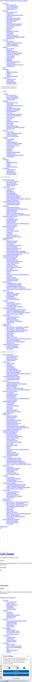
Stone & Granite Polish (13, 347)
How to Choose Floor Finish (14, 646)
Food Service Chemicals (13, 54)
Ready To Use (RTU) (12, 235)
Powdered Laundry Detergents (14, 306)
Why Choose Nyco (12, 5)
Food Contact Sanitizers (13, 230)
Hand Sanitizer (10, 296)
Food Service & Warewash (14, 25)
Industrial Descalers (12, 220)
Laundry (9, 29)
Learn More (3, 567)
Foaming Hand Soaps (12, 295)
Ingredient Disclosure (12, 76)
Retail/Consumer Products (13, 197)
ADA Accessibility (11, 609)
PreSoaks (9, 271)
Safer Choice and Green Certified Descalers (18, 223)
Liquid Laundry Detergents (14, 303)
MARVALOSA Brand (12, 319)
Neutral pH (9, 232)
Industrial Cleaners (11, 616)
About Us (5, 3)
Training (9, 73)
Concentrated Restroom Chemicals (16, 331)
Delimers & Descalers (12, 260)
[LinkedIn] (3, 597)
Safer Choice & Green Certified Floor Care (18, 252)
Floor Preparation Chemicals (14, 245)
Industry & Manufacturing (13, 61)
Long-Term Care (11, 63)
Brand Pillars (10, 606)
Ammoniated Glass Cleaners (14, 283)
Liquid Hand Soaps (12, 298)
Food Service (10, 613)
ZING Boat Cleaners (12, 634)
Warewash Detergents (12, 280)
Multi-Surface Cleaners (13, 31)
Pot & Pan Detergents (12, 270)
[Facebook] (12, 597)
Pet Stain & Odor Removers (14, 196)
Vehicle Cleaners (11, 185)
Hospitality (9, 60)
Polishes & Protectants (12, 35)
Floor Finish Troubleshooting (14, 647)
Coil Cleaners (10, 217)
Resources (6, 69)
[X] (7, 597)
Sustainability (10, 607)
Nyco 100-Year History (13, 6)
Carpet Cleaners (11, 188)
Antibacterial (10, 292)
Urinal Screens (10, 322)
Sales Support (10, 80)
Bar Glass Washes (11, 258)
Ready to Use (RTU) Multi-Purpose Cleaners (18, 312)
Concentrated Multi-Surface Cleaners (16, 309)
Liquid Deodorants (11, 318)
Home (4, 91)
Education (9, 50)
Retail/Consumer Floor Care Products (16, 251)
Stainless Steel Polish (12, 346)
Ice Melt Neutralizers (12, 247)
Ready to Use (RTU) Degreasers (15, 213)
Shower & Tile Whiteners (13, 340)
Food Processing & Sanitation (14, 24)
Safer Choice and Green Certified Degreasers (18, 214)
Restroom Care (10, 38)
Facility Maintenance (12, 51)
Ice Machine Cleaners (12, 219)
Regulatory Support (12, 83)
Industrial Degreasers (12, 210)
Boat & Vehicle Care (12, 12)
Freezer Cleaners (11, 264)
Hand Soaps (10, 334)
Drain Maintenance (11, 21)
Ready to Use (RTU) (12, 337)
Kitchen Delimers (11, 222)
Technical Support (11, 82)
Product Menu (3, 526)
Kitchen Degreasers (12, 212)
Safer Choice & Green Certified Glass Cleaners (19, 289)
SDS (4, 67)
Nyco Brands (6, 628)
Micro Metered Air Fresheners (14, 321)
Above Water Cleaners (12, 181)
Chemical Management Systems (15, 15)
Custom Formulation (12, 44)
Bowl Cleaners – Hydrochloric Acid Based (18, 327)
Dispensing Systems (12, 623)
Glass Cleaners (10, 26)
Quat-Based (10, 233)
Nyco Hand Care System (13, 299)
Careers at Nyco (11, 9)
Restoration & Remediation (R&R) (16, 37)
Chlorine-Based (11, 228)
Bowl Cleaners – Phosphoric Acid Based (17, 330)
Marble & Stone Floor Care (14, 248)
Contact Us (6, 77)
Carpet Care (10, 13)
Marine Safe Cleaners (12, 184)
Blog (8, 70)
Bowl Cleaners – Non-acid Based (15, 328)
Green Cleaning (11, 56)
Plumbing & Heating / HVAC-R (15, 64)
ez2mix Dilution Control (13, 204)
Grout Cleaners (10, 333)
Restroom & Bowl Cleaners (14, 236)
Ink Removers (10, 191)
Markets (5, 47)
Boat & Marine (10, 48)
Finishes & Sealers (11, 242)
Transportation (10, 66)
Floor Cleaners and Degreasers (14, 261)
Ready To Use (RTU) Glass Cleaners (16, 287)
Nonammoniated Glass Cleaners (15, 286)
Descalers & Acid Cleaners (14, 18)
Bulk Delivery (10, 41)
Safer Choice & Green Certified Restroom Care (19, 338)
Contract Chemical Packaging (14, 42)
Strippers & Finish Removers (14, 254)
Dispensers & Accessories (13, 203)
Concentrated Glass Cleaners (14, 284)
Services (5, 40)
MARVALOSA (11, 629)
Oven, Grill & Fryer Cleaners (14, 267)
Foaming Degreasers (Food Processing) (17, 209)
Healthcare (9, 59)
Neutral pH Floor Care (12, 249)
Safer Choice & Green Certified (15, 314)
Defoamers (9, 190)
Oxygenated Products (12, 194)
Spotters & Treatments (12, 200)
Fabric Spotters (10, 302)
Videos (8, 75)
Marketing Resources (12, 72)
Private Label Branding (13, 45)
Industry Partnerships (12, 8)
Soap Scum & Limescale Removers (16, 341)
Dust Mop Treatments (12, 241)
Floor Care (9, 22)
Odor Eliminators (11, 193)
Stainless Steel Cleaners (13, 279)
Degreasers (9, 16)
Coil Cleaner (7, 553)
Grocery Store (10, 57)
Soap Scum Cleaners (12, 225)
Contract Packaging (12, 622)
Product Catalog (11, 644)
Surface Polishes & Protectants (11, 344)
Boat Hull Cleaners (11, 182)
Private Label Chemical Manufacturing (17, 620)
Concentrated (10, 229)
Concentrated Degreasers (13, 207)
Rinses (8, 273)
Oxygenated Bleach (12, 305)
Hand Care (9, 28)
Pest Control (10, 34)
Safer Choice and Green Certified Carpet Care (18, 198)
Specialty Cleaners (11, 277)
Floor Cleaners (10, 244)
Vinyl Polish (10, 349)
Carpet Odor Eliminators (13, 317)
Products (5, 10)
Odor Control (10, 32)
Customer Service (11, 79)
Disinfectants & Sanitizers (13, 19)
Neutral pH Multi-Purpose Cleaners (16, 311)
